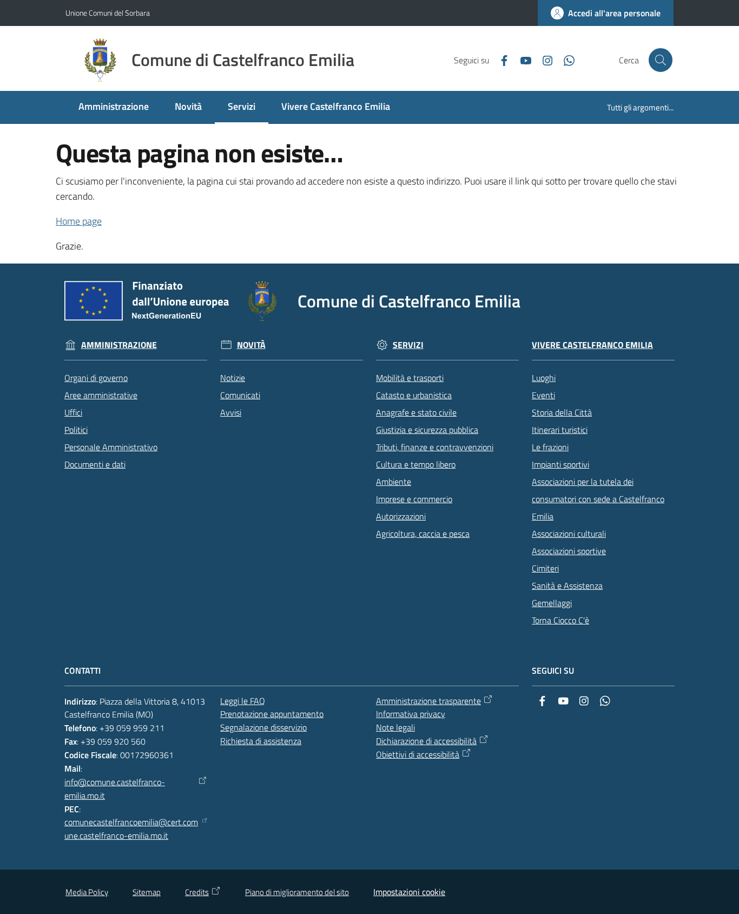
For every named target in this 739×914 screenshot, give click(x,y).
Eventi (543, 395)
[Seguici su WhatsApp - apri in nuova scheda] (565, 59)
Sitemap (147, 892)
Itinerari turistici (560, 429)
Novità (251, 345)
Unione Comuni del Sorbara (107, 12)
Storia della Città (562, 412)
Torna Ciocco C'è (560, 620)
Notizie (232, 377)
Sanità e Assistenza (567, 585)
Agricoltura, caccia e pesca (423, 533)
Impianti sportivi (560, 464)
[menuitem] (113, 107)
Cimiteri (545, 568)
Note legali (395, 727)
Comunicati (240, 395)
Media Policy (86, 892)
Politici (76, 429)
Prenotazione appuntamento (272, 713)
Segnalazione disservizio (263, 727)
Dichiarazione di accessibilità (426, 740)
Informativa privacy (410, 713)
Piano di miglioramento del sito (297, 892)
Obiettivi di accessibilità (417, 754)
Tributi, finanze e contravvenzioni (434, 446)
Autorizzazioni (401, 516)
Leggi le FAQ (242, 700)
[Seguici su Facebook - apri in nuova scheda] (500, 59)
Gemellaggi (552, 602)
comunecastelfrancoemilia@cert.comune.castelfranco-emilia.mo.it (131, 829)
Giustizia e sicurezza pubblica (427, 429)
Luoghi (544, 377)
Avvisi (230, 412)
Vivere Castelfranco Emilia (592, 345)
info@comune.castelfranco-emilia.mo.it (114, 788)
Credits (197, 892)
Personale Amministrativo (110, 446)
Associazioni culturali (569, 533)
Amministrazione (119, 345)
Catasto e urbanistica (414, 395)
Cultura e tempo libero (416, 464)
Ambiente (393, 481)
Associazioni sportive (569, 550)
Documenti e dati (95, 464)
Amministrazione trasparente (428, 700)
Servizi (408, 345)
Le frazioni (550, 446)
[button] (661, 60)
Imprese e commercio (414, 498)
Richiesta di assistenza (260, 740)
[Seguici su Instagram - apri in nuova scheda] (543, 59)
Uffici (73, 412)
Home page (79, 221)
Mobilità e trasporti (410, 377)
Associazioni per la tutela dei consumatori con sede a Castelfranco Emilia (598, 499)
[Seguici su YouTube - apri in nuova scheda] (521, 59)
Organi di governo (96, 377)
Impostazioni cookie (409, 891)
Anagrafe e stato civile (416, 412)
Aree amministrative (100, 395)
